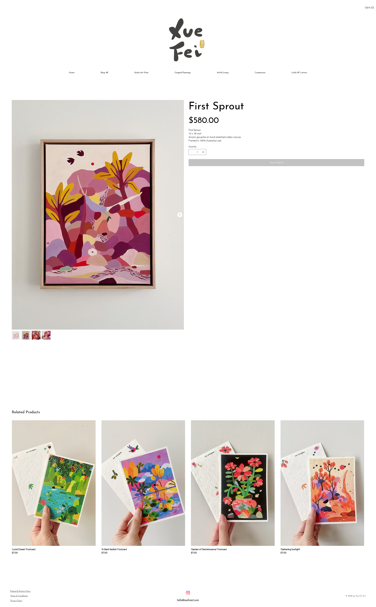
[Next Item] (179, 214)
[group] (188, 487)
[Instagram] (187, 592)
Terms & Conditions (19, 596)
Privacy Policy (16, 601)
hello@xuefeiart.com (188, 600)
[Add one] (203, 152)
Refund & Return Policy (20, 591)
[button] (370, 7)
